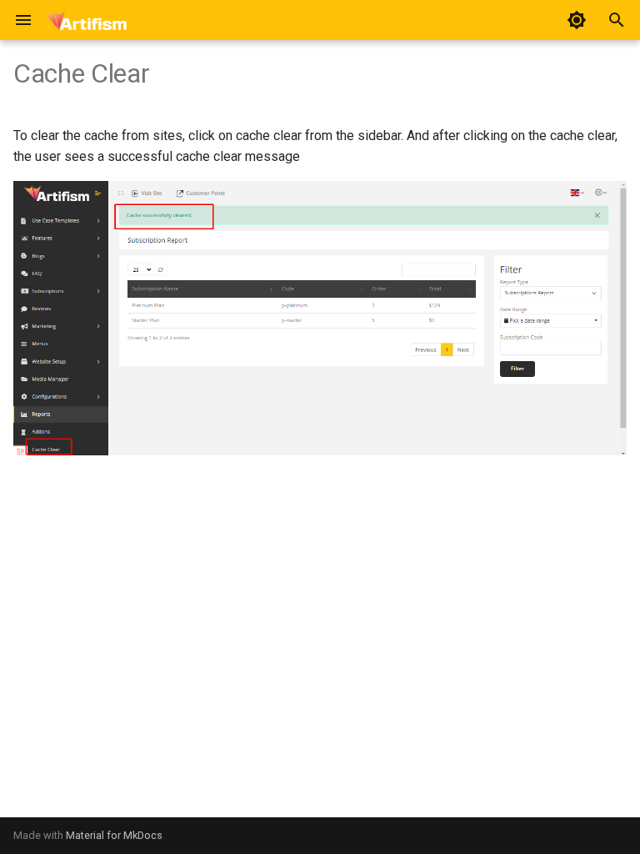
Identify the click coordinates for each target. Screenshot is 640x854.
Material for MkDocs (114, 835)
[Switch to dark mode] (576, 20)
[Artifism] (85, 20)
